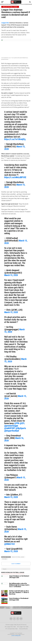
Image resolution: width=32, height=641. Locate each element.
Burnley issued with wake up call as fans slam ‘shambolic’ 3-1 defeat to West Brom (19, 592)
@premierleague (11, 425)
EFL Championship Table (12, 629)
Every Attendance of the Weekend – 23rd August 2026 (19, 599)
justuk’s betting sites (16, 635)
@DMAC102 (9, 544)
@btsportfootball (11, 430)
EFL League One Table (10, 627)
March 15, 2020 (11, 275)
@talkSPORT (9, 428)
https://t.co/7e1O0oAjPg (14, 139)
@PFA (16, 423)
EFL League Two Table (22, 627)
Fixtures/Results (23, 629)
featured (4, 559)
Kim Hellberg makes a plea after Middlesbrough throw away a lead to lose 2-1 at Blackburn (19, 585)
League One (5, 23)
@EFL (22, 423)
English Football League (18, 557)
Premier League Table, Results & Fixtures (16, 625)
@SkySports (21, 428)
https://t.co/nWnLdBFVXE (15, 177)
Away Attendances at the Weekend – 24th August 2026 (19, 576)
